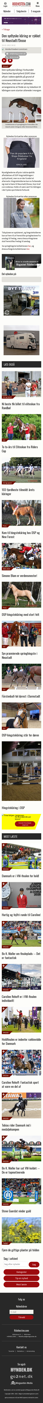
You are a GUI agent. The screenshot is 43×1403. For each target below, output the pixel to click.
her (29, 246)
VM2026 (5, 869)
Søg (34, 1264)
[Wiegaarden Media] (21, 1382)
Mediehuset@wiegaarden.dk (27, 1336)
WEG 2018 (6, 569)
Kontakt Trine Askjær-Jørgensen (25, 824)
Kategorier (21, 1272)
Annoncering (31, 1351)
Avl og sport (7, 397)
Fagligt (5, 1243)
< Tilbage (6, 29)
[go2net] (21, 1376)
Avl (4, 440)
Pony (5, 526)
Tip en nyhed (21, 1278)
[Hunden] (21, 1369)
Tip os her (11, 1351)
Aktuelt (5, 66)
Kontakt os (20, 1351)
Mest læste (21, 1284)
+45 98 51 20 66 (11, 1336)
